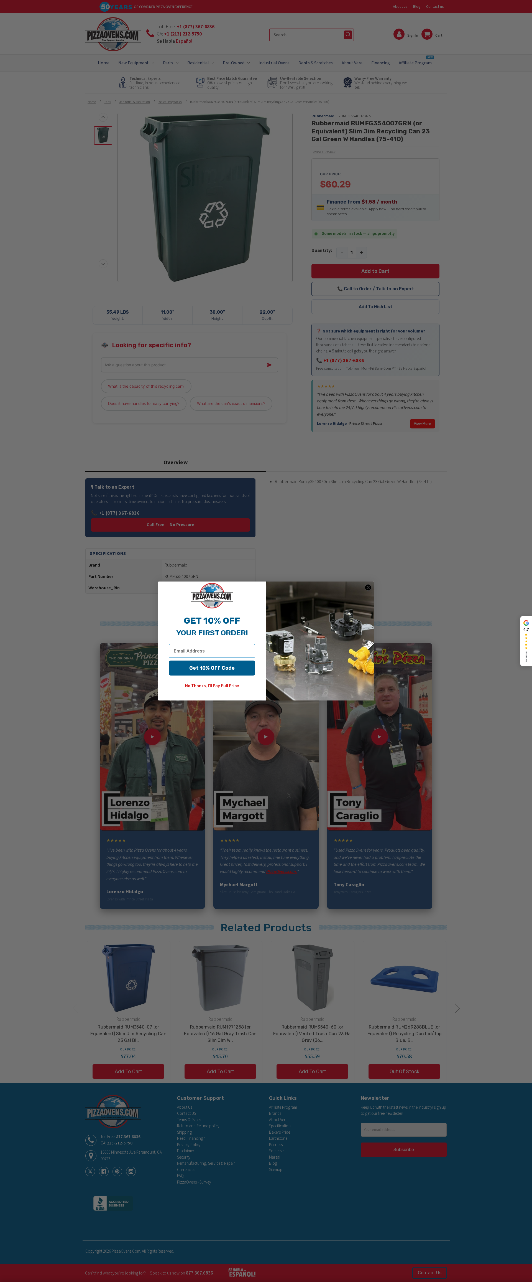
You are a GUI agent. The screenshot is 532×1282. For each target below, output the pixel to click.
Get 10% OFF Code (212, 668)
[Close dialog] (368, 587)
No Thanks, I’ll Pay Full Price (212, 686)
